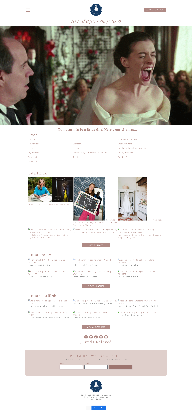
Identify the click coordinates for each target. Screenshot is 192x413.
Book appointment (155, 10)
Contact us (77, 144)
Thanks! (76, 157)
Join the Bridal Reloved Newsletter (133, 148)
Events (31, 148)
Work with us (34, 161)
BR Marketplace (35, 144)
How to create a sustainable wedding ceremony (94, 232)
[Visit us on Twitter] (91, 336)
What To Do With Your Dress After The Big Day (48, 204)
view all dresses (96, 286)
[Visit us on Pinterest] (96, 336)
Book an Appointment (127, 139)
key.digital (99, 399)
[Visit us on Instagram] (100, 336)
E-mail (87, 363)
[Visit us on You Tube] (105, 336)
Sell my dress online (127, 152)
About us (32, 139)
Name (62, 363)
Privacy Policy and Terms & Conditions (90, 152)
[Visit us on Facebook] (86, 336)
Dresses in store (125, 144)
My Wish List (33, 152)
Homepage (78, 148)
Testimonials (33, 157)
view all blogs (96, 245)
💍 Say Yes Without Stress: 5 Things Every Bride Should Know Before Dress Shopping (95, 222)
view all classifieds (96, 327)
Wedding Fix (123, 157)
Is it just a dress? (154, 220)
